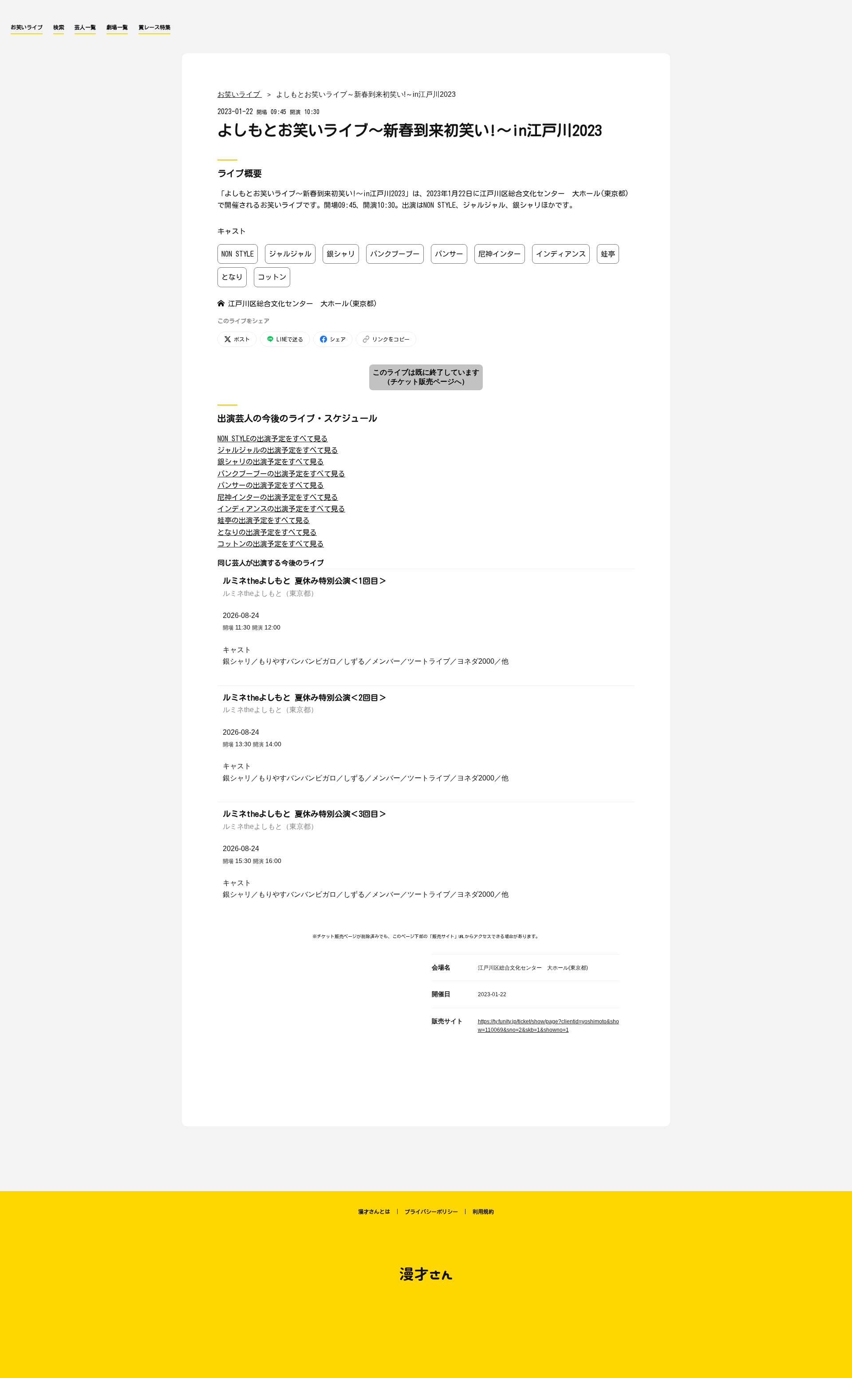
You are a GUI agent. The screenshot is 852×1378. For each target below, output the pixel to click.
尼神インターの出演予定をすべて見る (277, 497)
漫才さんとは (374, 1211)
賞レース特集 (154, 27)
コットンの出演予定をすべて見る (270, 543)
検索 (58, 27)
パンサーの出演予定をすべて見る (270, 485)
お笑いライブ (27, 27)
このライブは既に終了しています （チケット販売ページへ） (426, 376)
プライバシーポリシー (431, 1211)
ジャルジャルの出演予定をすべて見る (277, 450)
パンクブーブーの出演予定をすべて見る (281, 473)
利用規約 (483, 1211)
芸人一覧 (85, 27)
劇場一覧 (117, 27)
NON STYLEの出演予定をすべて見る (272, 438)
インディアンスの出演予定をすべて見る (281, 508)
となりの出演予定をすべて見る (267, 532)
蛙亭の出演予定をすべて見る (263, 520)
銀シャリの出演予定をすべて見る (270, 461)
